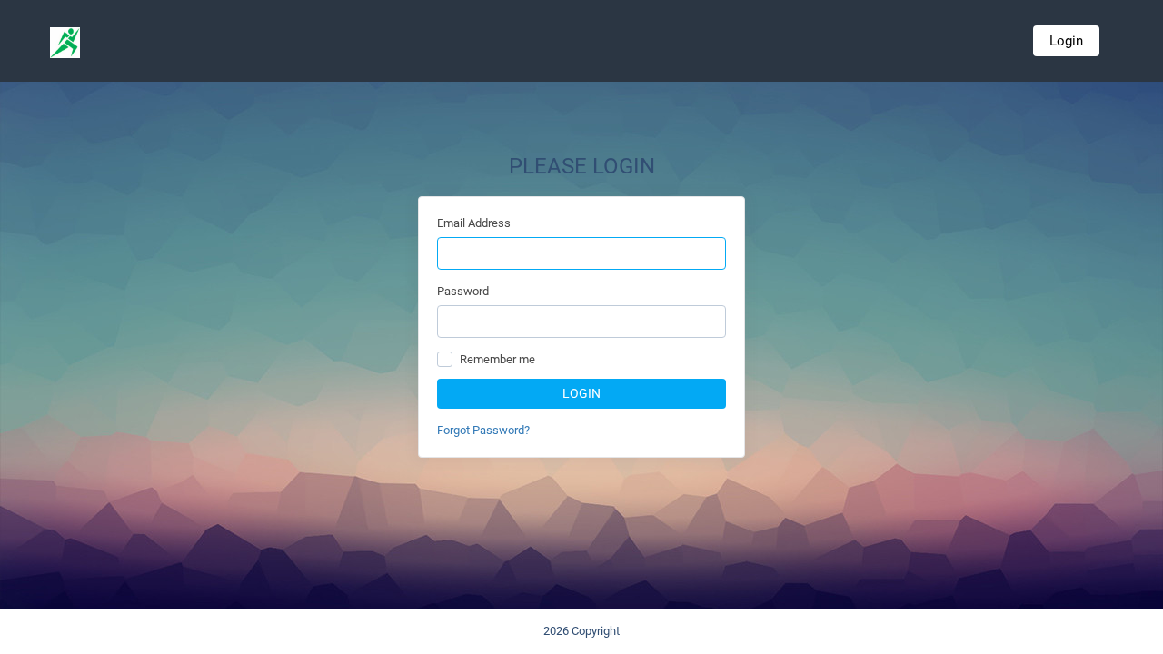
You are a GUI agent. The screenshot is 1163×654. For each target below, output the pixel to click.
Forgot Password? (483, 430)
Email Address (474, 223)
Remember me (497, 359)
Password (463, 291)
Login (1066, 41)
